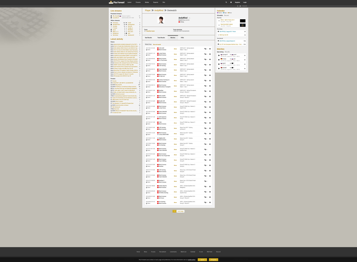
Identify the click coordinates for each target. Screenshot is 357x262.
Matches (173, 37)
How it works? (119, 101)
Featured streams (116, 13)
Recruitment (162, 252)
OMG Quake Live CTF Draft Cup (120, 99)
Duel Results (148, 37)
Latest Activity (117, 39)
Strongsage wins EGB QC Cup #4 (122, 76)
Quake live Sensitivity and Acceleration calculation (125, 97)
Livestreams (173, 252)
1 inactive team (150, 31)
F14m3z (115, 28)
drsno (114, 29)
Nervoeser (115, 35)
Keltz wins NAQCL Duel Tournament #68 (124, 57)
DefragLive (115, 33)
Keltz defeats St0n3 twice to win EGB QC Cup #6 (126, 48)
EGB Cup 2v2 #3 (224, 35)
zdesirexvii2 (131, 35)
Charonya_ (115, 22)
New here (116, 109)
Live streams (116, 11)
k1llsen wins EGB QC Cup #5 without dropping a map (127, 53)
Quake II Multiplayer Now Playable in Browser (126, 59)
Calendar (221, 11)
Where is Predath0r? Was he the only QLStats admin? (129, 110)
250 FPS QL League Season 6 (227, 41)
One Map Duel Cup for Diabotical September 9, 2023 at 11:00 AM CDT (133, 88)
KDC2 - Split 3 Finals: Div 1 (228, 20)
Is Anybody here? (116, 112)
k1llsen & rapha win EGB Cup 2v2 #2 (123, 68)
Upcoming (220, 52)
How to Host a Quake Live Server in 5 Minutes (126, 72)
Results (227, 52)
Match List (183, 252)
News (145, 252)
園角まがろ (116, 31)
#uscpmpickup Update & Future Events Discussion (127, 96)
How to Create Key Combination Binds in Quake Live (127, 46)
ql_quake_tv (116, 17)
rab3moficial (131, 24)
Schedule (220, 15)
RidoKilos (130, 29)
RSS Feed (209, 252)
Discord (218, 252)
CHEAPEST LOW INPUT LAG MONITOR (123, 83)
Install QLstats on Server (122, 105)
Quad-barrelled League (227, 24)
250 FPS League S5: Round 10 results (123, 74)
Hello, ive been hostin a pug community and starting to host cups (131, 92)
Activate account (120, 94)
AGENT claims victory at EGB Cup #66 (124, 64)
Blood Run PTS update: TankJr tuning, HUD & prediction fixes (130, 70)
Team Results (161, 37)
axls (129, 33)
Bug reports (119, 84)
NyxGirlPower (116, 24)
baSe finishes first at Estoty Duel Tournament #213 (127, 66)
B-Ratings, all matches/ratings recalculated (127, 86)
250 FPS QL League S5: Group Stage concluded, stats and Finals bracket (133, 61)
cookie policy (191, 260)
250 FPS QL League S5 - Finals (228, 31)
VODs (182, 37)
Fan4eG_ (115, 26)
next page (181, 211)
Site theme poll (116, 107)
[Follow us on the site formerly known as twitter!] (237, 6)
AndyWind (158, 10)
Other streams (115, 20)
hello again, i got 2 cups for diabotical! (125, 90)
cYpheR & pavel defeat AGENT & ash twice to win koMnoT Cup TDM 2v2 (132, 55)
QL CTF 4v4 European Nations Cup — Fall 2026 (232, 44)
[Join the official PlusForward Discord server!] (240, 6)
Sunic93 (130, 26)
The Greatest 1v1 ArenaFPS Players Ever (122, 103)
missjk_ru (130, 28)
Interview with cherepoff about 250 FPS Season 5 (127, 63)
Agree (202, 260)
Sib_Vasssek (116, 16)
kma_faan (130, 31)
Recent (226, 15)
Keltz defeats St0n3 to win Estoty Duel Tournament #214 (128, 51)
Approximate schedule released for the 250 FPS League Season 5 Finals (132, 44)
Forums (113, 78)
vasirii (129, 22)
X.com (201, 252)
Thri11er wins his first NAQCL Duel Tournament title (127, 50)
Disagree (213, 260)
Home (112, 42)
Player (148, 10)
